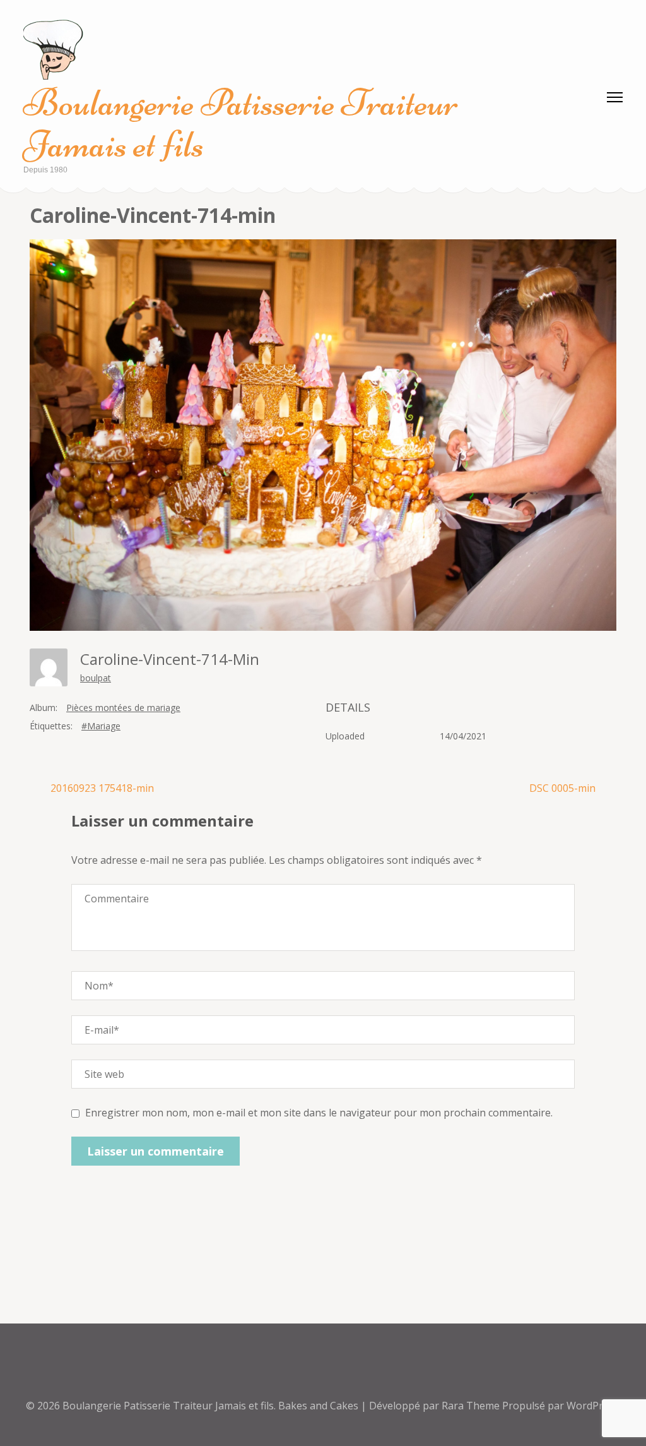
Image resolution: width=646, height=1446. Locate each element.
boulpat (95, 678)
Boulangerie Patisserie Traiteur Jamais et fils (240, 123)
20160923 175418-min (102, 788)
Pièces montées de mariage (123, 708)
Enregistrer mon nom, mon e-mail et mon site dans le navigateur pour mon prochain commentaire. (319, 1113)
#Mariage (100, 726)
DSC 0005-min (562, 788)
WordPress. (594, 1406)
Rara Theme (472, 1406)
